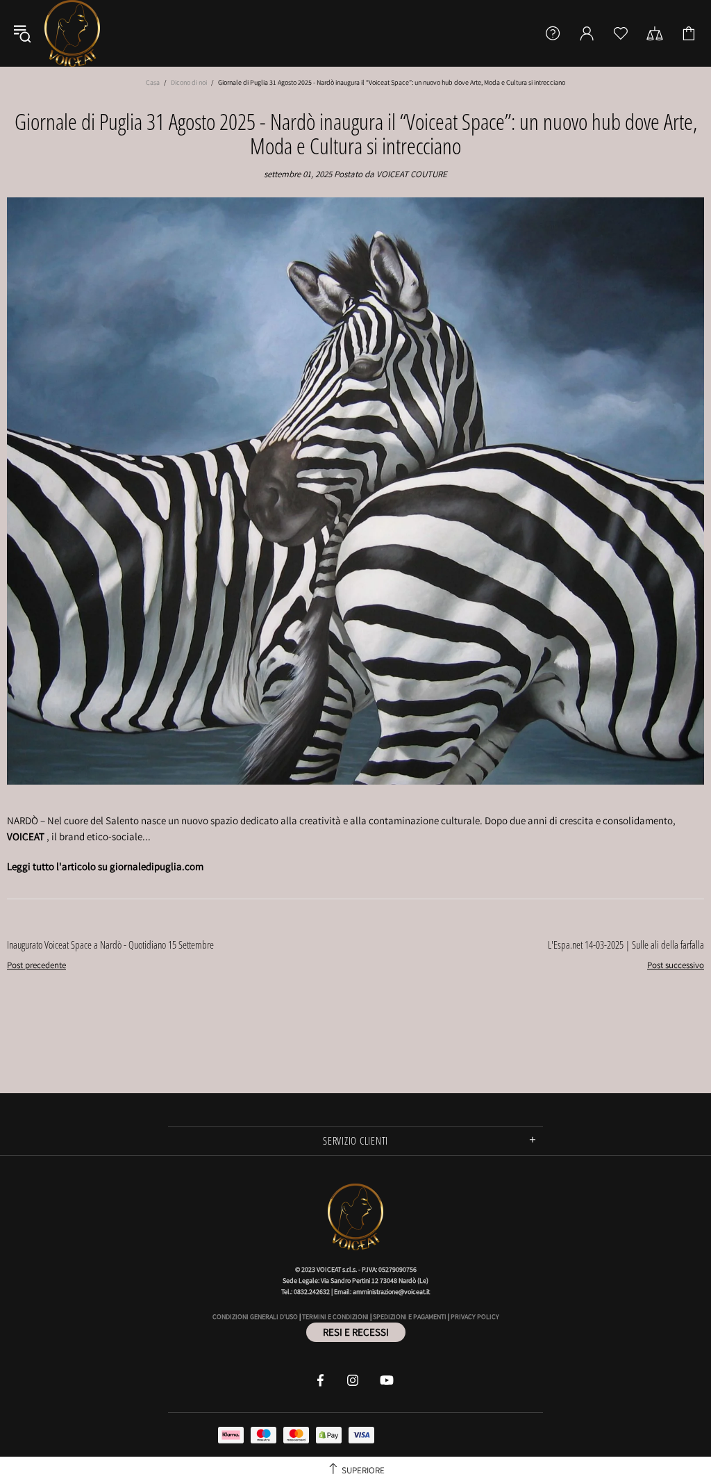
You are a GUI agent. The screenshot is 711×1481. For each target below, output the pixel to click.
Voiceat (72, 33)
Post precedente (36, 965)
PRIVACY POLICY (475, 1316)
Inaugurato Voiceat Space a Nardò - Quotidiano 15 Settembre (110, 944)
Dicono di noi (189, 82)
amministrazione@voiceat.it (391, 1291)
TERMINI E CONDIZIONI (335, 1316)
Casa (153, 82)
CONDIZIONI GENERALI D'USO (255, 1316)
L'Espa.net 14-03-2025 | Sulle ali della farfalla (626, 944)
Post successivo (675, 965)
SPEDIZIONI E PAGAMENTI (409, 1316)
